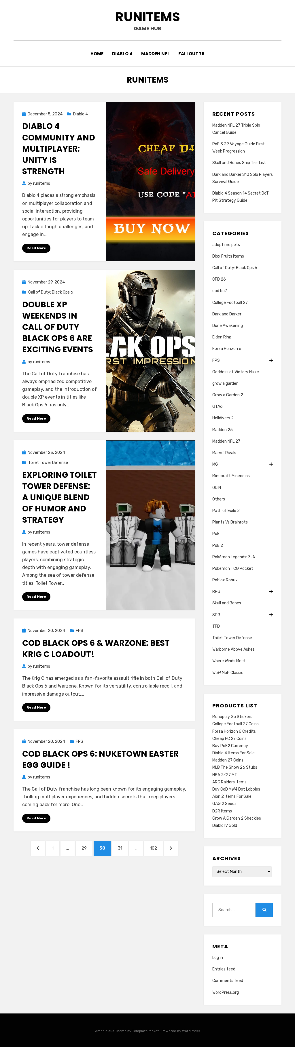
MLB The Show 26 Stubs (234, 767)
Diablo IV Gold (224, 825)
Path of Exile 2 (226, 510)
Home (96, 54)
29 (86, 848)
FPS (79, 630)
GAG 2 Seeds (224, 803)
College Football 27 (230, 302)
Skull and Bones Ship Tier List (239, 162)
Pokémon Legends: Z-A (233, 557)
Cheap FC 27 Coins (229, 738)
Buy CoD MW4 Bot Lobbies (236, 789)
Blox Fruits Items (228, 256)
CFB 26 (219, 279)
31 (123, 848)
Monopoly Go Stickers (232, 716)
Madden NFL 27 (226, 441)
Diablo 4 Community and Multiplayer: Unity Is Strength (58, 149)
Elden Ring (221, 337)
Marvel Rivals (224, 452)
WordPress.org (225, 992)
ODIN (216, 487)
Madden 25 (222, 429)
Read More (36, 248)
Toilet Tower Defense (48, 462)
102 (155, 848)
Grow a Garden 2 (227, 395)
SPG (216, 614)
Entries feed (223, 969)
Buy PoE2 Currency (230, 745)
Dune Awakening (227, 325)
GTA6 (217, 406)
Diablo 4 (122, 54)
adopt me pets (226, 244)
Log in (217, 957)
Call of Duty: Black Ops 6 (50, 292)
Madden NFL (155, 54)
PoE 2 (217, 545)
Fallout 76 (191, 54)
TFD (216, 626)
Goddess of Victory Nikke (235, 372)
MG (215, 464)
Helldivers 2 (223, 418)
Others (218, 499)
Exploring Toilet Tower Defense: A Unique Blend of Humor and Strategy (59, 497)
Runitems (147, 17)
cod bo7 (219, 290)
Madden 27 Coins (227, 760)
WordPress (191, 1031)
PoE (216, 533)
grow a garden (225, 383)
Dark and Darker (226, 314)
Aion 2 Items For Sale (231, 796)
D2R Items (222, 811)
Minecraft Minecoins (231, 475)
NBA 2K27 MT (224, 774)
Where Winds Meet (229, 660)
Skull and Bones (226, 603)
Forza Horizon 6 (226, 348)
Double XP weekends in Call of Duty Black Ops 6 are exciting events (57, 327)
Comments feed (227, 980)
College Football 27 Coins (235, 724)
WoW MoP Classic (227, 672)
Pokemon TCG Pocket (232, 568)
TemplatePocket (145, 1031)
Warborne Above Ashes (233, 649)
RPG (216, 591)
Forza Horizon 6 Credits (234, 731)
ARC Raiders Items (229, 782)
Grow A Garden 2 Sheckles (236, 818)
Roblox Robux (225, 580)
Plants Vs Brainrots (230, 522)
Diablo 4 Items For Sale (233, 753)
